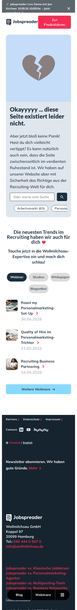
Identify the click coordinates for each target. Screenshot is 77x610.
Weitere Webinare (36, 389)
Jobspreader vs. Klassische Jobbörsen (37, 568)
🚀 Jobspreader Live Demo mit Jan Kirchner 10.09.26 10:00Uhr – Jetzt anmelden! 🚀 (29, 8)
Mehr (33, 468)
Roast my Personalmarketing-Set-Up (38, 308)
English (27, 442)
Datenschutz (31, 419)
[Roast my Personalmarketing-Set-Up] (12, 306)
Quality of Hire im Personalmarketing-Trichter (38, 337)
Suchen (62, 197)
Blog (19, 595)
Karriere (11, 419)
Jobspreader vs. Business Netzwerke (37, 588)
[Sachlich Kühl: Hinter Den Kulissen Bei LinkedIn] (21, 430)
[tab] (17, 277)
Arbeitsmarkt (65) (31, 208)
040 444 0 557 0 (27, 541)
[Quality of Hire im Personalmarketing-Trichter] (12, 335)
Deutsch (15, 442)
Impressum (53, 419)
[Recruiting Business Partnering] (12, 364)
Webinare (43, 595)
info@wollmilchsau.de (24, 546)
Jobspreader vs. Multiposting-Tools (35, 583)
